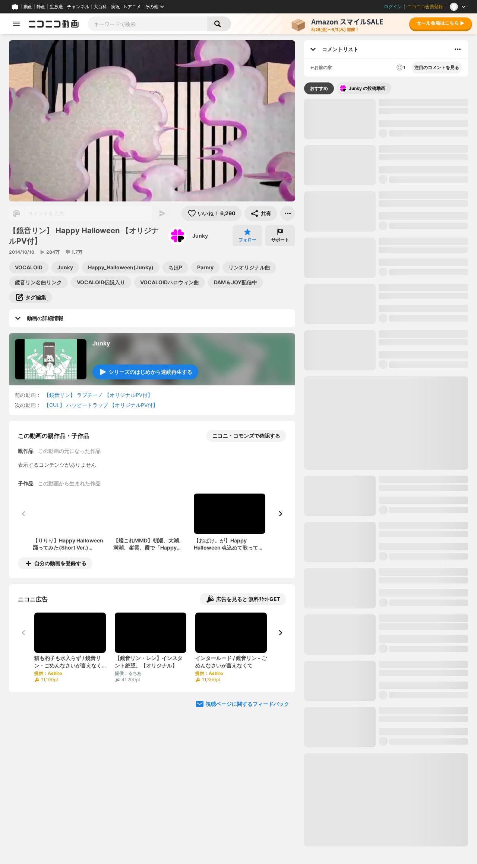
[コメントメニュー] (457, 49)
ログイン (393, 6)
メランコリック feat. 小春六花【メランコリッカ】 (437, 324)
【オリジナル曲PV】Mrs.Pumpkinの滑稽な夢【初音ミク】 (423, 642)
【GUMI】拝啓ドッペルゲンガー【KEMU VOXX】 (417, 689)
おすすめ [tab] (319, 88)
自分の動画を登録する (60, 563)
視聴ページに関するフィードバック (247, 704)
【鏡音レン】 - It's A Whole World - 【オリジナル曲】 (422, 596)
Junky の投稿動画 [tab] (367, 88)
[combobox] (147, 23)
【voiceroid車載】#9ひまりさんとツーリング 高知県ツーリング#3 (423, 828)
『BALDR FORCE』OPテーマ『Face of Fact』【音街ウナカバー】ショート (386, 324)
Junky (200, 235)
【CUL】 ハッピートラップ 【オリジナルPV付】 (101, 405)
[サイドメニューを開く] (16, 23)
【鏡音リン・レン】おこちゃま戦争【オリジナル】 (420, 362)
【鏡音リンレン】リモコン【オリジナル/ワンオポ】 (423, 550)
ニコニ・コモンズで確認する (246, 435)
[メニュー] (287, 213)
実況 (115, 6)
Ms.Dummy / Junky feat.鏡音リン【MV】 (420, 152)
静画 (41, 6)
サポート (280, 239)
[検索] (219, 23)
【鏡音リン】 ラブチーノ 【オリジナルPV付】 (98, 395)
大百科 (100, 6)
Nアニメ (132, 6)
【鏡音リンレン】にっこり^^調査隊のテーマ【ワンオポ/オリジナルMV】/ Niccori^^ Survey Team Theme (423, 409)
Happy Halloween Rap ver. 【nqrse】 (411, 455)
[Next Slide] (280, 514)
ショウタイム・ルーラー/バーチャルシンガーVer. (421, 735)
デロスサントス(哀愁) (332, 324)
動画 (27, 6)
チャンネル (78, 6)
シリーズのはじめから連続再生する (150, 372)
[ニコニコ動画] (53, 24)
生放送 (56, 6)
